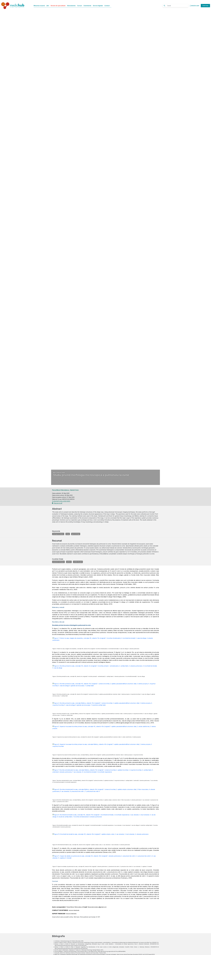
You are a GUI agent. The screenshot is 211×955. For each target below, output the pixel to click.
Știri (47, 5)
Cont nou (205, 5)
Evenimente (87, 5)
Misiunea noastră (39, 5)
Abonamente (71, 5)
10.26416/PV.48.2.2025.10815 (61, 501)
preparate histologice (58, 561)
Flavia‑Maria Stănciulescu (60, 490)
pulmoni (69, 561)
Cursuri (79, 5)
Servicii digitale (98, 5)
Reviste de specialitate (58, 5)
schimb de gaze (78, 561)
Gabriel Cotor (74, 490)
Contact (107, 5)
